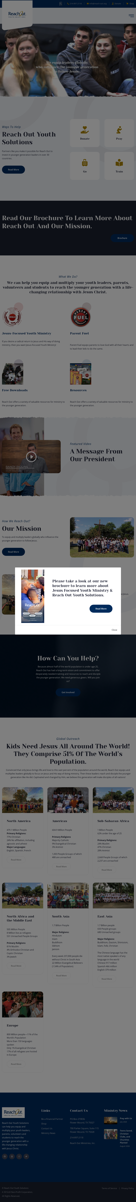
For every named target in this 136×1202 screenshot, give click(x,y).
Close (114, 629)
